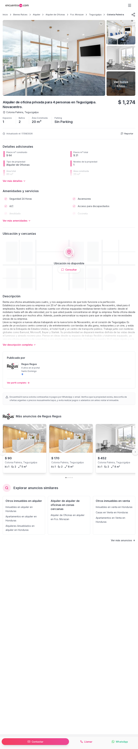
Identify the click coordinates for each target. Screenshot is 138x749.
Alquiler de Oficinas (55, 14)
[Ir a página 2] (67, 477)
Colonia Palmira (115, 14)
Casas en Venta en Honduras (112, 512)
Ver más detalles (12, 180)
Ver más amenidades (15, 220)
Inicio (5, 14)
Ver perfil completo (16, 382)
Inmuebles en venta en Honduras (114, 507)
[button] (133, 15)
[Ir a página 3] (70, 477)
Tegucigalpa (95, 14)
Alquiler (36, 14)
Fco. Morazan (77, 14)
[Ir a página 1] (65, 477)
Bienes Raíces (20, 14)
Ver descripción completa (18, 344)
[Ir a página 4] (72, 477)
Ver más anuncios (121, 540)
